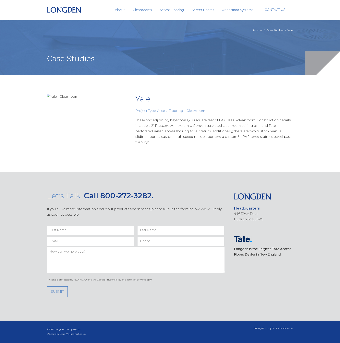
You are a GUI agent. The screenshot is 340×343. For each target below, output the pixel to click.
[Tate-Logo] (243, 239)
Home (257, 30)
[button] (128, 10)
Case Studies (275, 30)
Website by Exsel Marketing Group (66, 333)
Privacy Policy (113, 279)
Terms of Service (136, 279)
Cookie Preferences (282, 328)
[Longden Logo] (64, 10)
